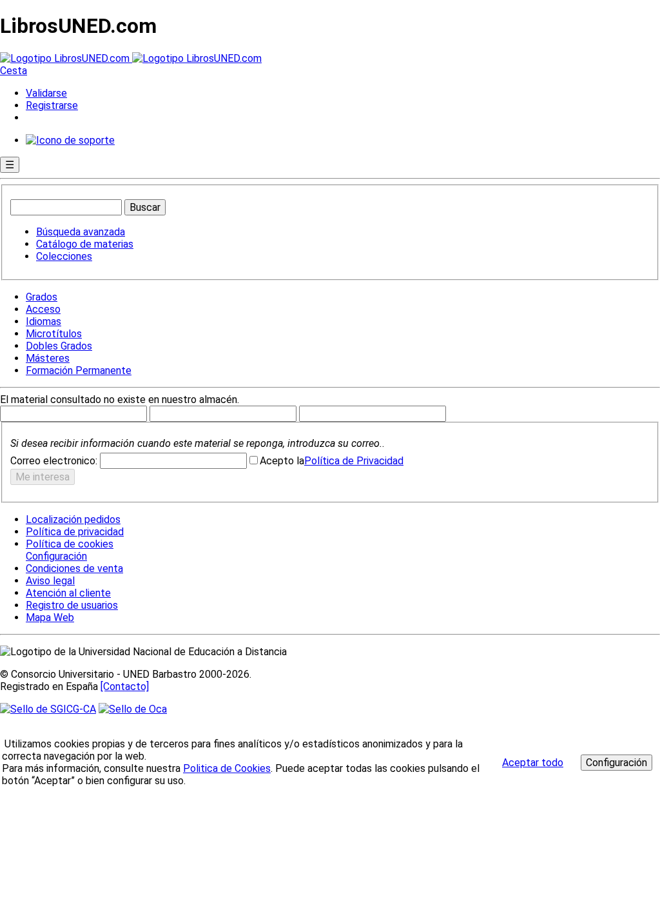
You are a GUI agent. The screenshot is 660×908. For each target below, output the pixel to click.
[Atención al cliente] (70, 140)
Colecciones (64, 256)
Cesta (13, 70)
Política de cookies (69, 544)
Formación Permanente (78, 370)
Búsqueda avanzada (80, 232)
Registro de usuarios (72, 605)
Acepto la (282, 461)
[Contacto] (125, 686)
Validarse (46, 93)
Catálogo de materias (84, 244)
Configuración (55, 556)
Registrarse (52, 105)
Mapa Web (50, 617)
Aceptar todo (532, 762)
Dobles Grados (59, 346)
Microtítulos (54, 334)
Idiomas (43, 321)
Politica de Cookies (227, 768)
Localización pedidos (73, 519)
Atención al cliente (68, 593)
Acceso (43, 309)
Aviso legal (50, 581)
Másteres (48, 358)
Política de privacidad (75, 532)
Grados (41, 297)
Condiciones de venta (74, 568)
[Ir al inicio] (131, 58)
